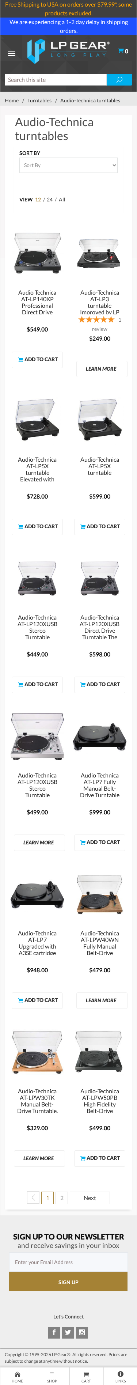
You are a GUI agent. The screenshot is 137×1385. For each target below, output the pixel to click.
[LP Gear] (68, 50)
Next (90, 1197)
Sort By (29, 153)
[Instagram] (82, 1333)
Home (12, 100)
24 (50, 199)
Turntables (39, 100)
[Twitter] (68, 1333)
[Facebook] (54, 1333)
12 (38, 199)
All (62, 199)
